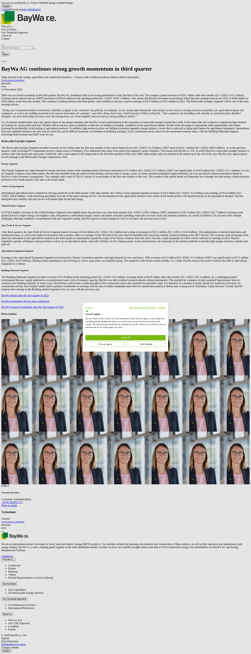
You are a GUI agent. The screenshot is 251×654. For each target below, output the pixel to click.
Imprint (162, 307)
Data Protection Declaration (143, 307)
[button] (90, 308)
